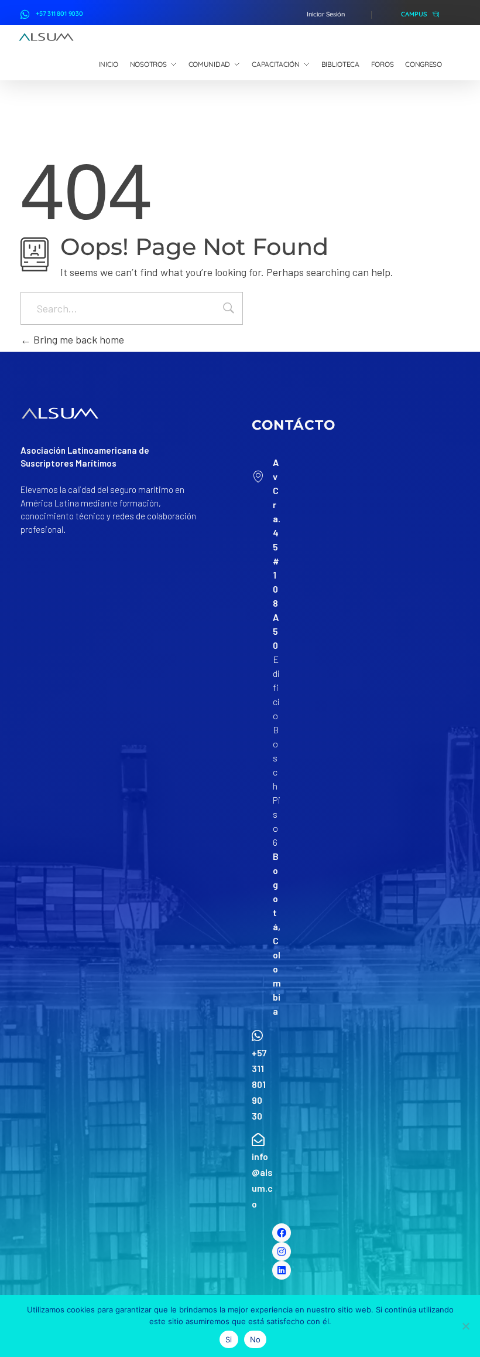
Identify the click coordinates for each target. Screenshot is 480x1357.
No (255, 1339)
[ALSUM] (46, 37)
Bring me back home (77, 339)
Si (228, 1339)
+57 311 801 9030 (59, 13)
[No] (465, 1326)
